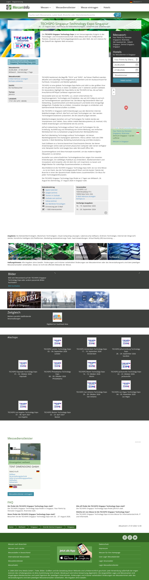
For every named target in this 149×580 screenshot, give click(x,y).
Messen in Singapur (121, 141)
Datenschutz (104, 544)
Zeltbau (12, 474)
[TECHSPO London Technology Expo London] (57, 342)
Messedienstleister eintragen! (20, 494)
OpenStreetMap (127, 128)
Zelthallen (13, 480)
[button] (126, 107)
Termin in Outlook (53, 195)
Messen (45, 7)
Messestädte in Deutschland (19, 552)
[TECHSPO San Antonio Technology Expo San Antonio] (91, 385)
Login (8, 2)
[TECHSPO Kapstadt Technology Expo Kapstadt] (23, 364)
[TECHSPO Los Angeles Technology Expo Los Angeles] (23, 405)
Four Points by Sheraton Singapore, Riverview (122, 132)
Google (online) (51, 193)
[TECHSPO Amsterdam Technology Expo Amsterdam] (91, 342)
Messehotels (13, 565)
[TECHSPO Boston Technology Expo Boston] (57, 405)
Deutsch (136, 2)
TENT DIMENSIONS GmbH (24, 466)
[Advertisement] (74, 60)
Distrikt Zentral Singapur (52, 527)
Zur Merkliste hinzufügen (55, 204)
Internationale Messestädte (19, 557)
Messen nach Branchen (17, 544)
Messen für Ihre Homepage (109, 552)
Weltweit (22, 527)
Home (11, 527)
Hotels (107, 7)
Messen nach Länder (16, 548)
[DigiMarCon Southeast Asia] (57, 317)
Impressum (103, 548)
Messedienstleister (66, 7)
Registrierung (17, 2)
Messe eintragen (89, 7)
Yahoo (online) (51, 201)
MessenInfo (18, 7)
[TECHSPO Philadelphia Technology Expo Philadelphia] (57, 364)
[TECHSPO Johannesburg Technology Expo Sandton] (126, 342)
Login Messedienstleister (108, 565)
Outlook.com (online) (54, 198)
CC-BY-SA (139, 128)
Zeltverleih (13, 482)
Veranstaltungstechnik (18, 476)
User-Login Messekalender (109, 557)
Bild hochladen (14, 286)
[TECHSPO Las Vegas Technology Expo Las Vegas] (126, 385)
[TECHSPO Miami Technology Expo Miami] (91, 364)
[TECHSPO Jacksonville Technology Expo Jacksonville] (126, 364)
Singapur (34, 527)
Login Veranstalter (106, 561)
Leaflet (116, 128)
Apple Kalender (52, 190)
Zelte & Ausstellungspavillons (20, 478)
